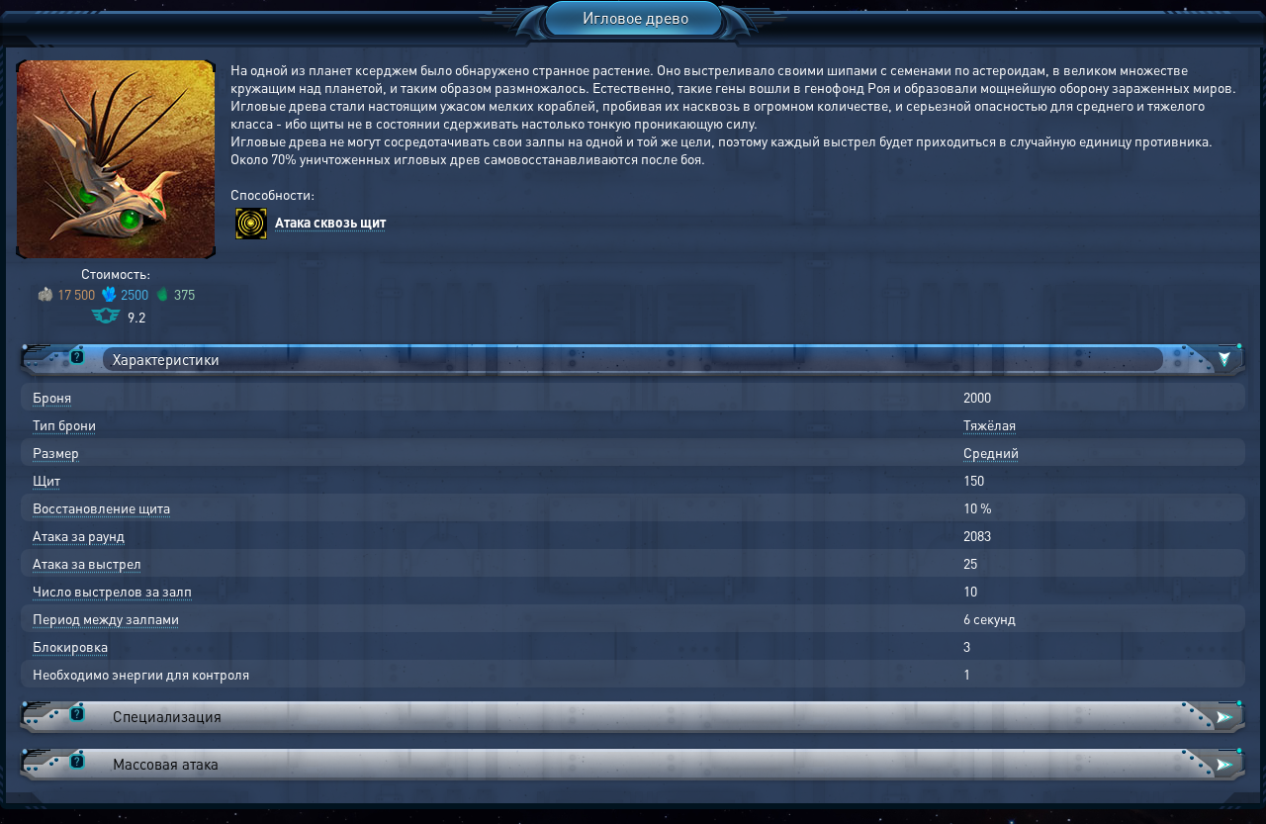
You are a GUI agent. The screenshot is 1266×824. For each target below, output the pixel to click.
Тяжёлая (989, 424)
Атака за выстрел (87, 563)
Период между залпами (106, 618)
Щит (46, 480)
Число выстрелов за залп (112, 590)
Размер (56, 452)
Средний (991, 452)
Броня (52, 397)
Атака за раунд (79, 535)
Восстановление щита (101, 507)
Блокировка (70, 646)
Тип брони (64, 424)
